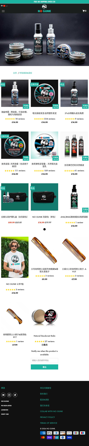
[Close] (81, 198)
